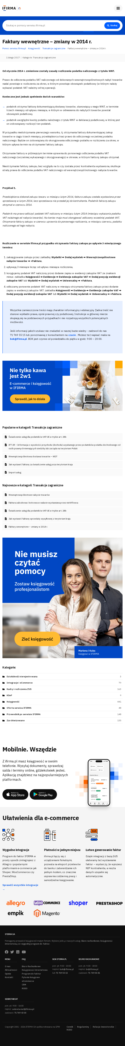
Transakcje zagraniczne (44, 57)
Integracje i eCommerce (20, 682)
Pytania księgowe (31, 977)
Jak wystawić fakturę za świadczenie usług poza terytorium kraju (41, 464)
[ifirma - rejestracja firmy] (47, 903)
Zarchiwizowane (15, 720)
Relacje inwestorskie (103, 1027)
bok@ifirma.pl (67, 969)
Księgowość (13, 701)
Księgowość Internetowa (35, 970)
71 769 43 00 (20, 1013)
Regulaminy (83, 1027)
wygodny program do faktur (35, 944)
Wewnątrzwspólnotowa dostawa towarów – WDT (33, 456)
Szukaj (113, 25)
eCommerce (28, 981)
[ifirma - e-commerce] (15, 913)
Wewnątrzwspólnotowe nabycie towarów (29, 495)
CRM (24, 984)
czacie (72, 335)
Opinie (8, 973)
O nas (8, 966)
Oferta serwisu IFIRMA (19, 708)
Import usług (15, 472)
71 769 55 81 (94, 973)
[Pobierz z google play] (43, 794)
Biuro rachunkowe (90, 941)
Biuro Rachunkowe (31, 966)
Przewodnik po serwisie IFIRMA (24, 714)
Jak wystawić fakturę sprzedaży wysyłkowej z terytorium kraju (40, 518)
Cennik (70, 1027)
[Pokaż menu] (118, 8)
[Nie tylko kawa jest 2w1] (62, 385)
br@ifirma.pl (92, 969)
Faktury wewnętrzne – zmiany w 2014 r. (28, 526)
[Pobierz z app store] (15, 794)
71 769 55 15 (62, 973)
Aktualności (11, 970)
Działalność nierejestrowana (22, 676)
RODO (24, 988)
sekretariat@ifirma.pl (23, 1009)
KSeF (9, 695)
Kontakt (9, 977)
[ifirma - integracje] (15, 903)
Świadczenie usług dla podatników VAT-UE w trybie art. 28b (38, 437)
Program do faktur (31, 973)
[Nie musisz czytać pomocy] (62, 597)
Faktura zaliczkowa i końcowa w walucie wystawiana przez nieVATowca (43, 502)
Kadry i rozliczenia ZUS (19, 689)
